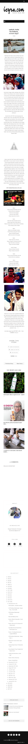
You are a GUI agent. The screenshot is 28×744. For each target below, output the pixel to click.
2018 (9, 588)
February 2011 (12, 679)
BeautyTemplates (14, 740)
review (15, 356)
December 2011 (12, 603)
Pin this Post (15, 352)
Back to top (21, 742)
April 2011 (11, 675)
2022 (9, 580)
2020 (9, 584)
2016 (9, 592)
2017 (9, 590)
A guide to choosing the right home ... (13, 451)
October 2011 (11, 664)
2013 (9, 597)
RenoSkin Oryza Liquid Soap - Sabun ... (14, 395)
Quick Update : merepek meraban (15, 605)
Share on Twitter (15, 349)
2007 (9, 689)
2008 (9, 687)
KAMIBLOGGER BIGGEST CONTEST (11, 703)
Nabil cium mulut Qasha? (14, 712)
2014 (9, 595)
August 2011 (11, 667)
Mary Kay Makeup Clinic (13, 616)
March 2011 (11, 677)
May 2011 (11, 673)
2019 (9, 586)
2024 (9, 576)
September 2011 (12, 666)
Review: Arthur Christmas (14, 657)
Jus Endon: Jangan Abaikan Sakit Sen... (13, 423)
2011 (9, 601)
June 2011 (11, 671)
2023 (9, 578)
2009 (9, 685)
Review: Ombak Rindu (13, 660)
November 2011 (12, 662)
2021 (9, 582)
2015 (9, 594)
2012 (9, 599)
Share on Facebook (14, 346)
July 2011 (11, 669)
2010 (9, 683)
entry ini (16, 332)
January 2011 (11, 681)
